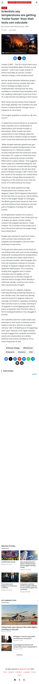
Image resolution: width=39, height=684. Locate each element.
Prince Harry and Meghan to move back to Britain (9, 586)
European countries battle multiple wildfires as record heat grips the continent (28, 586)
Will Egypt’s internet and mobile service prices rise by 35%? (24, 637)
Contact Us (18, 672)
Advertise (11, 672)
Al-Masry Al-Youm (24, 669)
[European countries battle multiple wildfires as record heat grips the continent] (29, 577)
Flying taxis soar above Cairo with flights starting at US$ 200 (19, 628)
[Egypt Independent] (19, 2)
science (22, 352)
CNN (5, 30)
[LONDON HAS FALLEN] (10, 555)
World (4, 8)
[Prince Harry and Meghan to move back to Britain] (10, 577)
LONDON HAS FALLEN (8, 562)
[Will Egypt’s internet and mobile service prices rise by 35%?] (6, 639)
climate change (13, 348)
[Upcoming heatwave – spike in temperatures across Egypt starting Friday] (29, 555)
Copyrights (26, 672)
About (5, 672)
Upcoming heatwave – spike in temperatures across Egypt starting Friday (28, 564)
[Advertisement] (19, 460)
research (10, 352)
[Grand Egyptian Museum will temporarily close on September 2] (6, 647)
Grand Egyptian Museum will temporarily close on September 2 (25, 646)
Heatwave (29, 348)
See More (20, 655)
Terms (19, 675)
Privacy (33, 672)
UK (32, 352)
